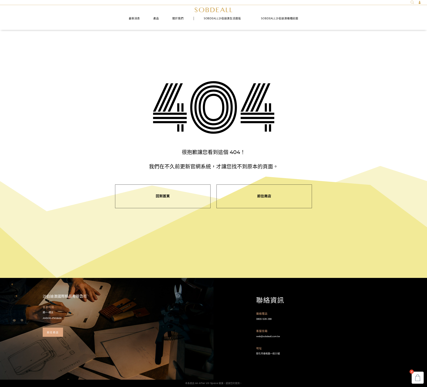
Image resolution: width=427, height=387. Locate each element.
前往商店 (53, 332)
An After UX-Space (206, 383)
